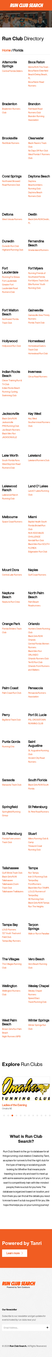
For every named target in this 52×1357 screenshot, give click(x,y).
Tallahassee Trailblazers (12, 891)
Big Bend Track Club (11, 719)
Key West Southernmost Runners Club (39, 422)
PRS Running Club (10, 426)
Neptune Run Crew (11, 601)
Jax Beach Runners (11, 429)
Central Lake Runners (12, 574)
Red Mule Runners (10, 143)
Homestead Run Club (38, 353)
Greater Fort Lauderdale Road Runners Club (10, 288)
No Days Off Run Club (38, 150)
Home (6, 50)
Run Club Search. (18, 1346)
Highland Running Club (12, 249)
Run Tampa (33, 872)
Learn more (13, 1253)
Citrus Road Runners (37, 376)
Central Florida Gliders (12, 71)
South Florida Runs (11, 460)
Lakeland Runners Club (38, 460)
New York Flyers (11, 1105)
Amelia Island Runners (38, 250)
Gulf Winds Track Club (12, 872)
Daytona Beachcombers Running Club (35, 184)
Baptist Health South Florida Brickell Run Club (37, 525)
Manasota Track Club (11, 784)
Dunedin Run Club (10, 246)
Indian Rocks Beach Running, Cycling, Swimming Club (11, 391)
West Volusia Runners (12, 219)
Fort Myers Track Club (38, 280)
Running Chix (8, 746)
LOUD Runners (9, 929)
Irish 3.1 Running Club (37, 876)
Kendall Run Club (36, 540)
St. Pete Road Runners (38, 811)
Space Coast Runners (12, 521)
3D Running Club (36, 899)
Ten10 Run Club (35, 662)
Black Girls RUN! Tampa (38, 902)
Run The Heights (36, 906)
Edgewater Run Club (37, 551)
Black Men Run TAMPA (38, 887)
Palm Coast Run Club (11, 693)
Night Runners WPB (11, 1036)
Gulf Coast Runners (37, 574)
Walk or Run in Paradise (38, 933)
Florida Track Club (36, 322)
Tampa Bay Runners (11, 940)
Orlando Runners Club (38, 658)
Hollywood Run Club (11, 346)
